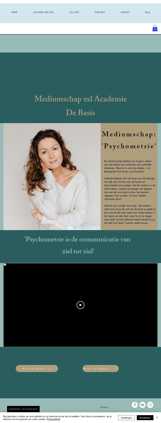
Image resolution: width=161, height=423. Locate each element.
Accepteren (145, 417)
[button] (155, 28)
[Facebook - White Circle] (135, 405)
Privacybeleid (53, 419)
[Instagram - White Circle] (150, 405)
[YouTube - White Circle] (142, 405)
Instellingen (126, 417)
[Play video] (80, 305)
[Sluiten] (157, 417)
